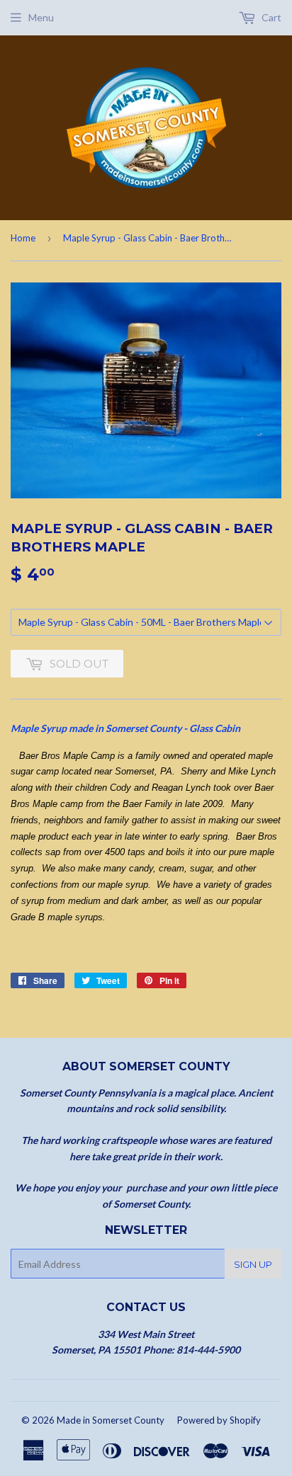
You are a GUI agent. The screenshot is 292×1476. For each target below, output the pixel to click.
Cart (270, 17)
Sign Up (253, 1264)
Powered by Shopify (219, 1420)
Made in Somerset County (110, 1420)
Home (23, 238)
